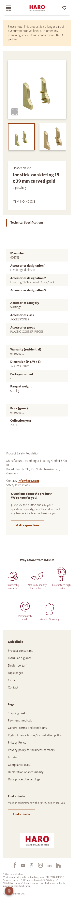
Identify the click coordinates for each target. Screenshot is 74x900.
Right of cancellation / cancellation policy (35, 735)
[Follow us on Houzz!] (56, 865)
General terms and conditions (27, 728)
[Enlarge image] (14, 111)
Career (12, 680)
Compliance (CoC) (20, 765)
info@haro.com (28, 481)
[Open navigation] (11, 8)
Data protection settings (24, 779)
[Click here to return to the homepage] (37, 8)
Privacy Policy (17, 742)
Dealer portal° (17, 665)
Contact (13, 687)
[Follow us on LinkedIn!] (47, 865)
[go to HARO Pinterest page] (29, 865)
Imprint (13, 757)
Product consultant (20, 651)
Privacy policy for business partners (31, 750)
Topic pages (15, 673)
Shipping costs (17, 713)
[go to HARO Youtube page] (20, 865)
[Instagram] (38, 865)
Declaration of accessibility (26, 772)
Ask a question (27, 525)
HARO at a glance (20, 658)
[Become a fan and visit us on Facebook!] (12, 865)
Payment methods (20, 720)
